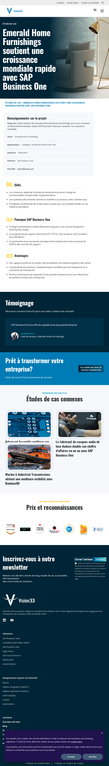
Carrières (7, 717)
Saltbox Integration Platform (16, 687)
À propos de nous (11, 722)
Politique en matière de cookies (69, 763)
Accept (71, 756)
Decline (92, 756)
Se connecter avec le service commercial (90, 368)
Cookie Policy (76, 741)
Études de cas (13, 102)
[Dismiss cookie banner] (102, 733)
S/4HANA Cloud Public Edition (16, 643)
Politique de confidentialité (38, 763)
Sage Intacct (8, 651)
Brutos (6, 683)
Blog (5, 726)
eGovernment (9, 664)
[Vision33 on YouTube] (12, 620)
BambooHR (8, 660)
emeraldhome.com (25, 169)
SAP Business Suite (11, 638)
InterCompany (9, 695)
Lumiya (6, 700)
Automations (8, 704)
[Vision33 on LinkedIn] (4, 620)
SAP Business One (11, 647)
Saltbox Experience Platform (16, 691)
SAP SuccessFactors (12, 655)
